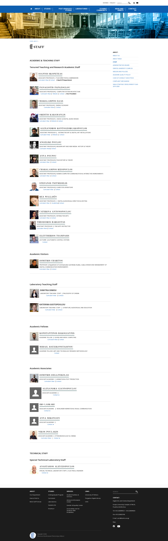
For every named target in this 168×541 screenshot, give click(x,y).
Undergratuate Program (55, 495)
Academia (55, 203)
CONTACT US (132, 9)
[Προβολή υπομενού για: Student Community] (108, 9)
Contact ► (56, 395)
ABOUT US (116, 55)
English (112, 3)
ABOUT (37, 9)
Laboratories (52, 502)
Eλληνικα (105, 3)
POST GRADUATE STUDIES (65, 9)
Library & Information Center (73, 501)
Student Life (52, 505)
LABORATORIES (81, 9)
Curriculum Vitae (43, 80)
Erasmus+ (51, 508)
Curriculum (51, 498)
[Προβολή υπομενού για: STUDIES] (52, 9)
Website (55, 94)
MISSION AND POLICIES (120, 71)
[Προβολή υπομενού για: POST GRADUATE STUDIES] (73, 9)
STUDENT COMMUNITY (102, 9)
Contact (52, 80)
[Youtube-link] (137, 3)
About (36, 41)
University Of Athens (91, 495)
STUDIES (47, 9)
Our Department (35, 495)
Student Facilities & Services (73, 496)
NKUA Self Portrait (35, 502)
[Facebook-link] (134, 3)
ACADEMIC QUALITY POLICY (121, 75)
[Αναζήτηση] (129, 3)
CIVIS (86, 502)
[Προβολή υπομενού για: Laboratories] (88, 9)
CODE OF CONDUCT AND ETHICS (123, 78)
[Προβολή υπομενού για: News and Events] (124, 9)
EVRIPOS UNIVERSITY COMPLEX (123, 68)
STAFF (115, 62)
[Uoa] (33, 535)
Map (114, 522)
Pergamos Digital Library (93, 498)
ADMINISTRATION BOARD (121, 65)
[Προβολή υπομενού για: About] (41, 9)
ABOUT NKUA (117, 59)
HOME (31, 41)
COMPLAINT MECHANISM (121, 81)
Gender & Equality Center (75, 505)
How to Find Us (34, 498)
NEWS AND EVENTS (119, 9)
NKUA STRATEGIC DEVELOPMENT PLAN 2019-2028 (125, 85)
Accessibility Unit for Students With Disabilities (73, 510)
